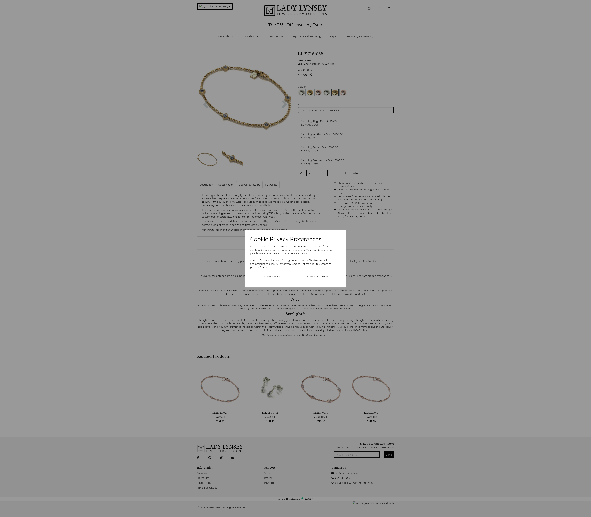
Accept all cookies (317, 276)
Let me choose (271, 276)
